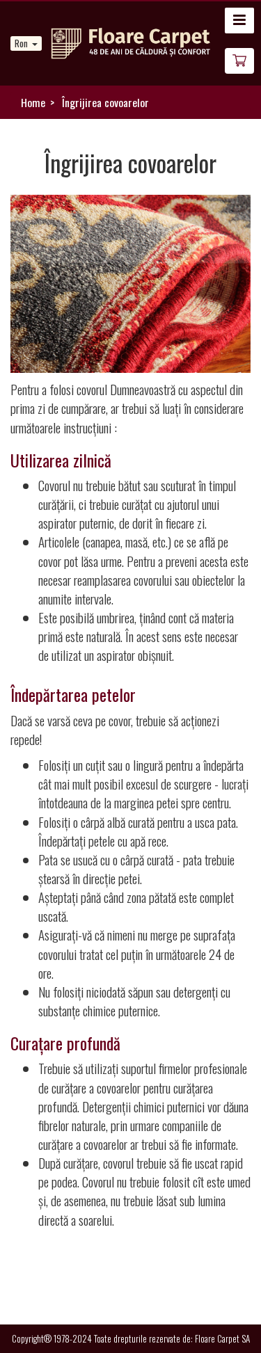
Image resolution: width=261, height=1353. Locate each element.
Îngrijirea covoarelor (105, 102)
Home (33, 102)
